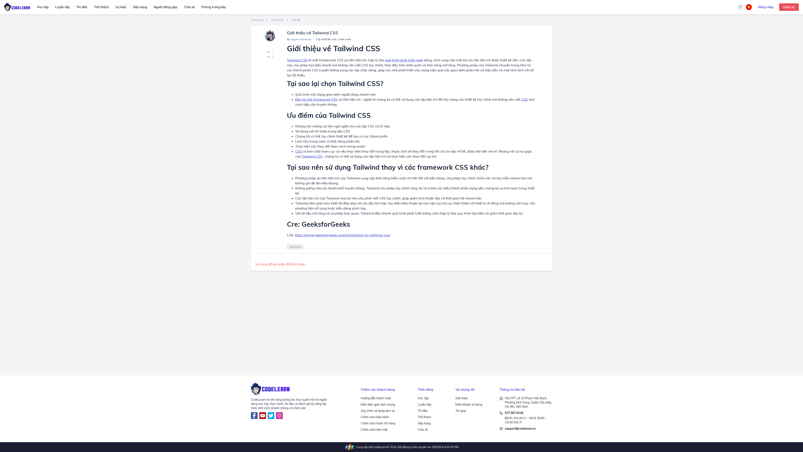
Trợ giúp (460, 411)
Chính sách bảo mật (374, 429)
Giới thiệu (461, 398)
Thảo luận (277, 20)
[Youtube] (262, 415)
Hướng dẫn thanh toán (376, 398)
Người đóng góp (165, 7)
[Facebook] (254, 415)
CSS (524, 99)
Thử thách (101, 7)
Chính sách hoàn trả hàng (378, 423)
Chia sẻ (189, 7)
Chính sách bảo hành (375, 417)
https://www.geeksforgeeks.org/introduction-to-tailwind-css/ (342, 235)
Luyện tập (62, 7)
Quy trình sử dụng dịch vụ (378, 411)
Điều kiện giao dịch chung (378, 404)
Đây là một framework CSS (316, 99)
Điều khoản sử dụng (468, 404)
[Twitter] (271, 415)
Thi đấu (81, 7)
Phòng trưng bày (213, 7)
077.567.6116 (514, 413)
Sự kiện (120, 7)
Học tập (43, 7)
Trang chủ (257, 20)
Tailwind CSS (312, 156)
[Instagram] (279, 415)
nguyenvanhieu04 (300, 39)
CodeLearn (380, 447)
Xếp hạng (140, 7)
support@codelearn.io (520, 428)
